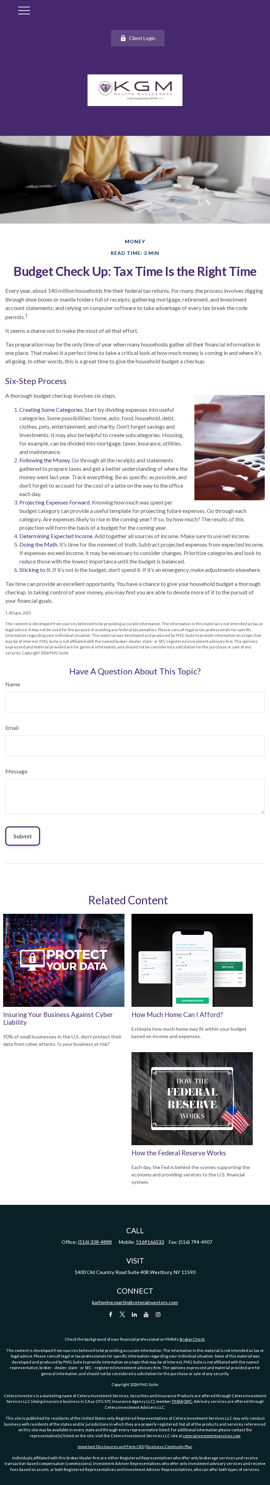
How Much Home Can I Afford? (177, 1014)
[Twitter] (122, 1314)
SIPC (188, 1401)
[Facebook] (110, 1314)
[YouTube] (146, 1314)
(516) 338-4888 (95, 1242)
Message (16, 771)
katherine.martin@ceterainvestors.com (135, 1302)
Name (12, 684)
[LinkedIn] (134, 1314)
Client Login (142, 38)
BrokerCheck (192, 1339)
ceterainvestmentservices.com (211, 1435)
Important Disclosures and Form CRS (111, 1446)
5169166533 (150, 1242)
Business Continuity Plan (169, 1446)
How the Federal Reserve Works (178, 1153)
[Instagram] (158, 1314)
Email (12, 727)
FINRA (177, 1401)
